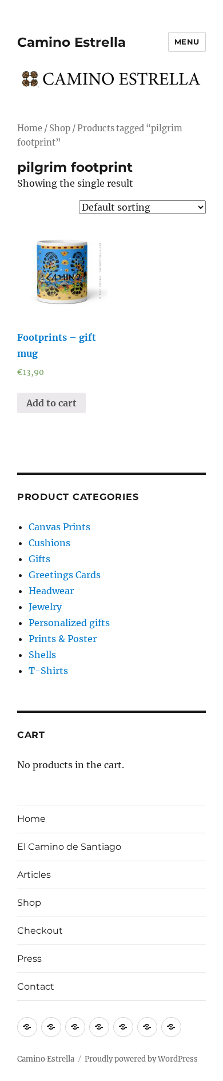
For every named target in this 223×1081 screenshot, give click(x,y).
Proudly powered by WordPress (141, 1059)
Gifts (39, 558)
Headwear (51, 590)
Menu (187, 41)
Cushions (49, 542)
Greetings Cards (65, 574)
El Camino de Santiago (69, 846)
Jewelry (45, 606)
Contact (35, 986)
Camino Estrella (71, 42)
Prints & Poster (63, 638)
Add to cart (51, 403)
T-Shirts (48, 670)
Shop (59, 128)
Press (29, 958)
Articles (34, 874)
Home (29, 128)
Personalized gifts (69, 622)
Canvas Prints (59, 527)
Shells (42, 654)
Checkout (40, 930)
